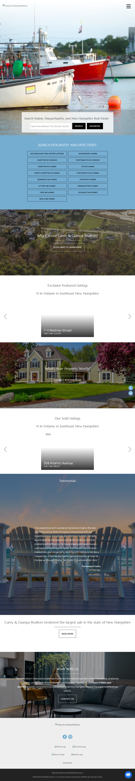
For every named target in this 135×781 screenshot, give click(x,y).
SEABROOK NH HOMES (47, 179)
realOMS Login (86, 777)
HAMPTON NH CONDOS (47, 160)
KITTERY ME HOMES (47, 186)
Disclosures (67, 763)
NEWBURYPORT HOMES (88, 186)
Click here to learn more (68, 247)
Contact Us (67, 699)
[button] (128, 774)
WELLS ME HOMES (47, 199)
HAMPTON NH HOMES (47, 166)
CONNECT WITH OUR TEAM (67, 380)
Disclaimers (76, 777)
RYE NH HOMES (88, 166)
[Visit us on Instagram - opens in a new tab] (130, 393)
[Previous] (5, 316)
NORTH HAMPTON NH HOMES (47, 173)
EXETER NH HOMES (88, 179)
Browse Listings (96, 777)
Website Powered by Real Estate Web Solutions (67, 773)
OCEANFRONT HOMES (88, 153)
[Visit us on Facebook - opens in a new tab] (130, 388)
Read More (67, 633)
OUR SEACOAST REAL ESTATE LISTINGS (47, 153)
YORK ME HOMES (47, 192)
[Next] (129, 316)
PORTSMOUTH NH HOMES (88, 173)
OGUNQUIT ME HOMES (88, 192)
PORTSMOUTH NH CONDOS (88, 160)
